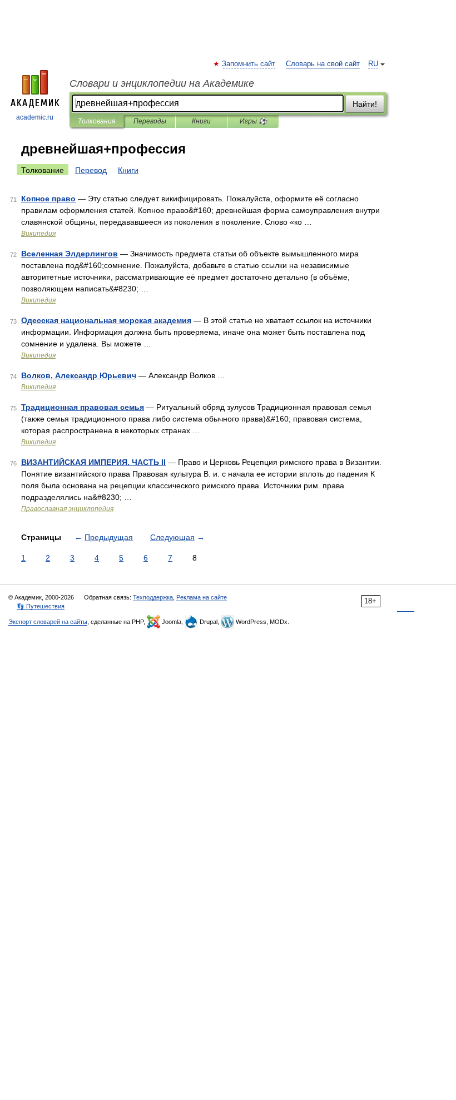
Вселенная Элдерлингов (69, 253)
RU (373, 64)
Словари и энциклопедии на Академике (162, 83)
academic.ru (34, 117)
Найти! (365, 104)
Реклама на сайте (201, 597)
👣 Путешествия (41, 606)
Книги (201, 121)
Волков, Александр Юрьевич (78, 375)
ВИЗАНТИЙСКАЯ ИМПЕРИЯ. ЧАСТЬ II (93, 462)
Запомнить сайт (249, 64)
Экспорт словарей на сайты (47, 621)
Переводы (149, 121)
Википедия (38, 233)
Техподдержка (153, 597)
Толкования (96, 121)
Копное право (48, 198)
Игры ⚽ (253, 121)
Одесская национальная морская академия (106, 320)
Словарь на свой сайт (323, 64)
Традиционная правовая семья (82, 407)
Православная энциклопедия (67, 509)
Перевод (91, 170)
